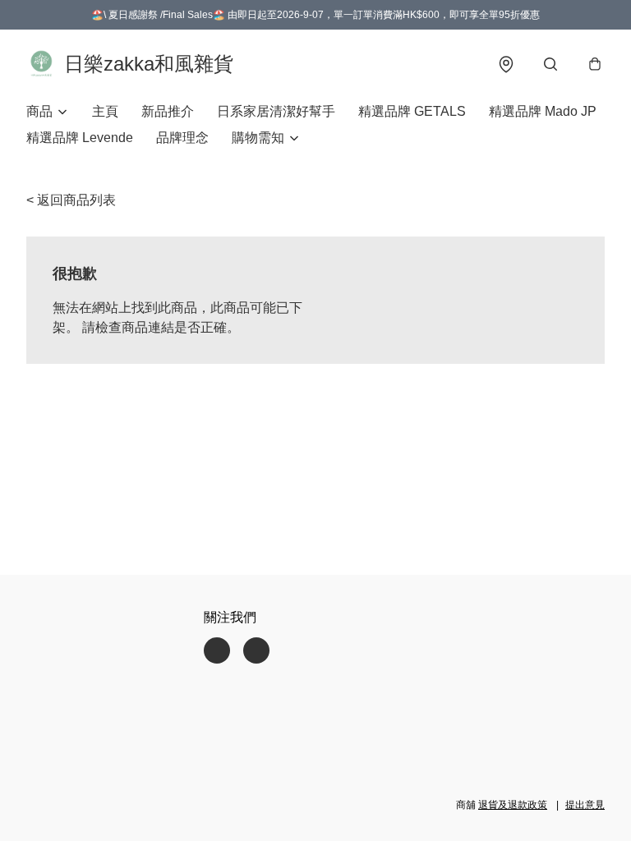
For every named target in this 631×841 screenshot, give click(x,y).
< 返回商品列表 (71, 200)
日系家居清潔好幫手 (276, 111)
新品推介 (167, 111)
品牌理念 (182, 138)
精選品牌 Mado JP (542, 111)
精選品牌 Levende (79, 138)
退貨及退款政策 (512, 805)
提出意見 (585, 805)
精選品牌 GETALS (412, 111)
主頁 (105, 111)
